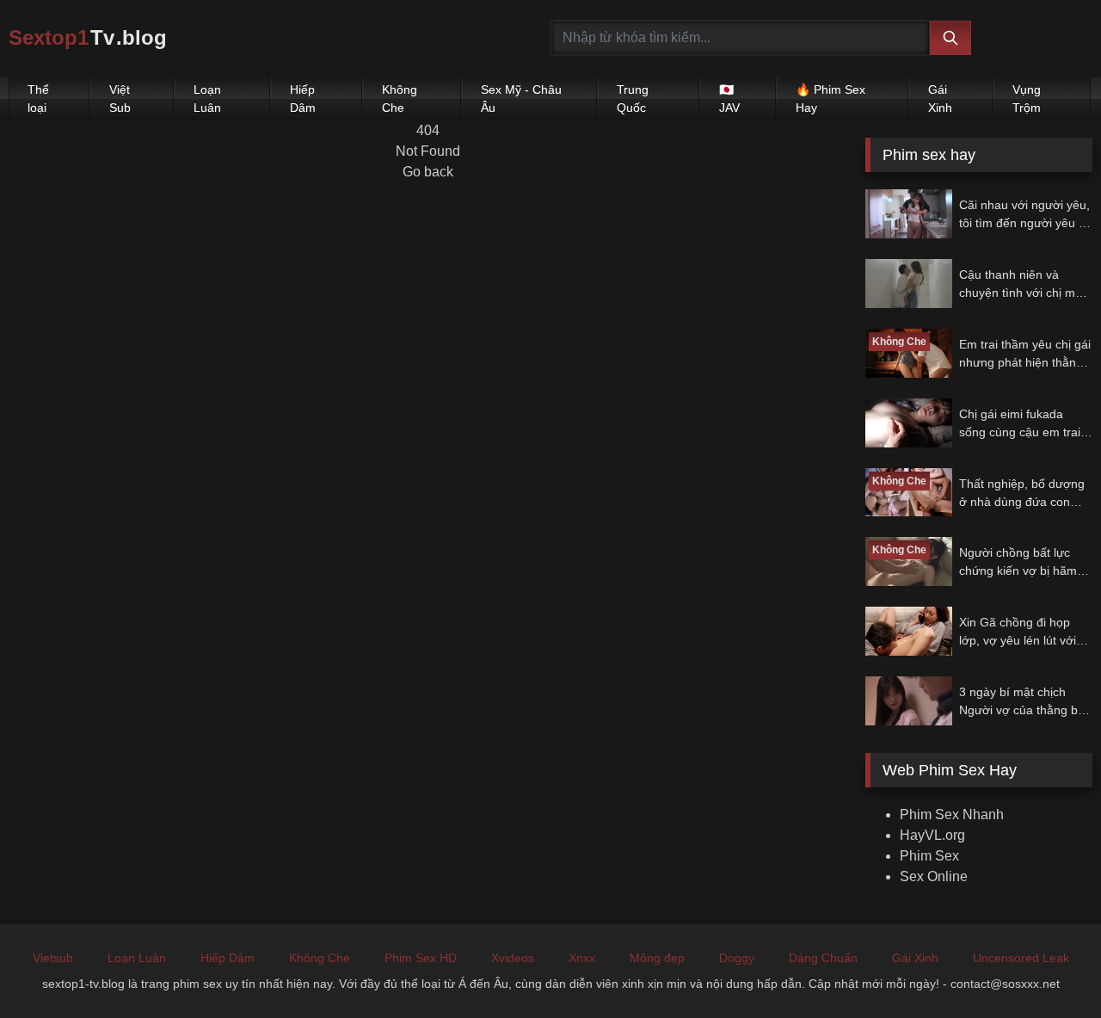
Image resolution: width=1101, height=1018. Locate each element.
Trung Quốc (633, 98)
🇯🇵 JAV (729, 98)
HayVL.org (932, 835)
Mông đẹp (657, 958)
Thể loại (38, 98)
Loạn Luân (207, 98)
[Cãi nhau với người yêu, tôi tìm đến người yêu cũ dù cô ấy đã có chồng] (908, 213)
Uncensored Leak (1021, 958)
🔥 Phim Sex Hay (830, 98)
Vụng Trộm (1026, 98)
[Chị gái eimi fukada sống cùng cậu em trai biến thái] (908, 422)
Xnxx (582, 958)
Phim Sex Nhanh (952, 814)
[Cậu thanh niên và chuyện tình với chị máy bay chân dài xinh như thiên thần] (908, 283)
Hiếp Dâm (303, 98)
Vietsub (53, 958)
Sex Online (934, 876)
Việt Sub (120, 98)
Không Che (399, 98)
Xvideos (512, 958)
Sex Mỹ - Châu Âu (521, 98)
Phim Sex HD (420, 958)
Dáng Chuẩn (823, 958)
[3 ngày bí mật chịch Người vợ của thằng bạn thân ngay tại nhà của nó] (908, 700)
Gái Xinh (940, 98)
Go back (428, 171)
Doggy (736, 958)
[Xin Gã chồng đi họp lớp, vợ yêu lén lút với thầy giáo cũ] (908, 631)
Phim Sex (929, 855)
